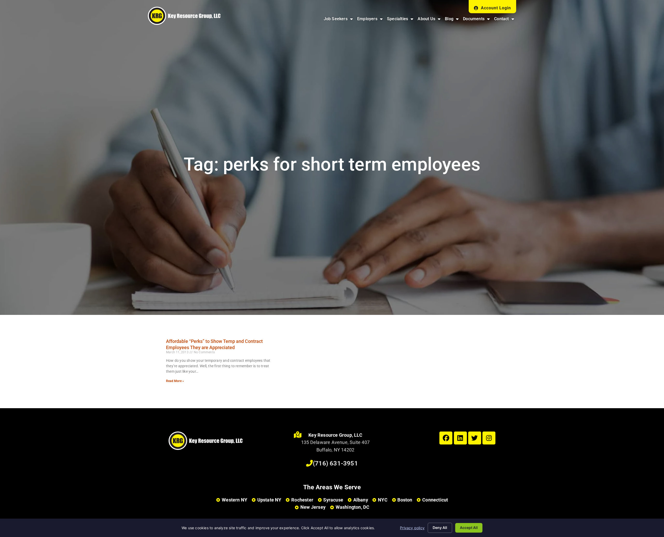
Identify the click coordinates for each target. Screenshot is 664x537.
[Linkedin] (460, 438)
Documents (477, 20)
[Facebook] (445, 438)
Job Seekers (339, 20)
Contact (505, 20)
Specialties (401, 20)
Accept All (469, 527)
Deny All (440, 527)
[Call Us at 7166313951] (309, 463)
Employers (371, 20)
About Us (430, 20)
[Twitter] (474, 438)
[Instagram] (488, 438)
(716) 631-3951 (335, 463)
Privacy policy (412, 528)
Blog (453, 20)
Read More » (175, 381)
